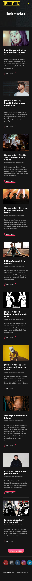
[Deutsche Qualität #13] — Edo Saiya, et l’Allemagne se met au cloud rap (15, 157)
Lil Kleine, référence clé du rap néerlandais (14, 262)
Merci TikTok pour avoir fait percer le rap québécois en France (15, 51)
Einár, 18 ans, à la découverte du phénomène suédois (15, 472)
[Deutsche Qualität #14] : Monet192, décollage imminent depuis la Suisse (14, 102)
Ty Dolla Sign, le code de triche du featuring (15, 416)
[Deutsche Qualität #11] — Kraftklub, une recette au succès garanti (15, 314)
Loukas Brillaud (19, 55)
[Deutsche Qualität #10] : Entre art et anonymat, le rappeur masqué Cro (15, 367)
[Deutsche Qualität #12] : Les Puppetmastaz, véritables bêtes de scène (16, 210)
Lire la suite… (11, 74)
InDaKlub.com (7, 572)
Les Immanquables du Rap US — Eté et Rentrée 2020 (15, 520)
